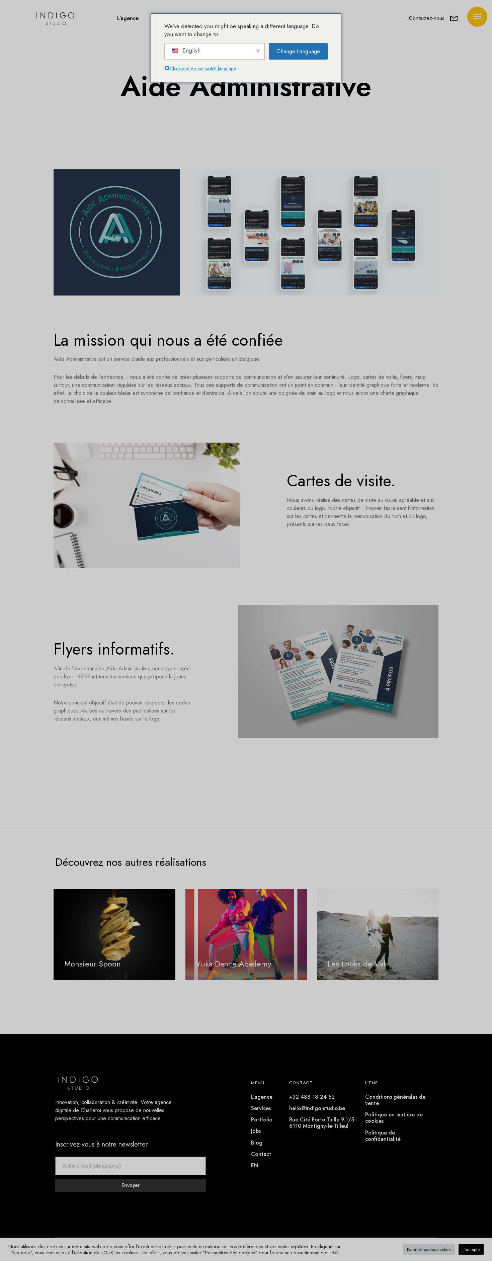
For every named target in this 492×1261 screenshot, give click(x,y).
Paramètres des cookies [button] (429, 1249)
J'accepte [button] (471, 1249)
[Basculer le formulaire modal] (454, 18)
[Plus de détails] (477, 17)
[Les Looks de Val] (377, 934)
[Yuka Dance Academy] (246, 934)
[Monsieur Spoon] (114, 934)
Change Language (298, 51)
